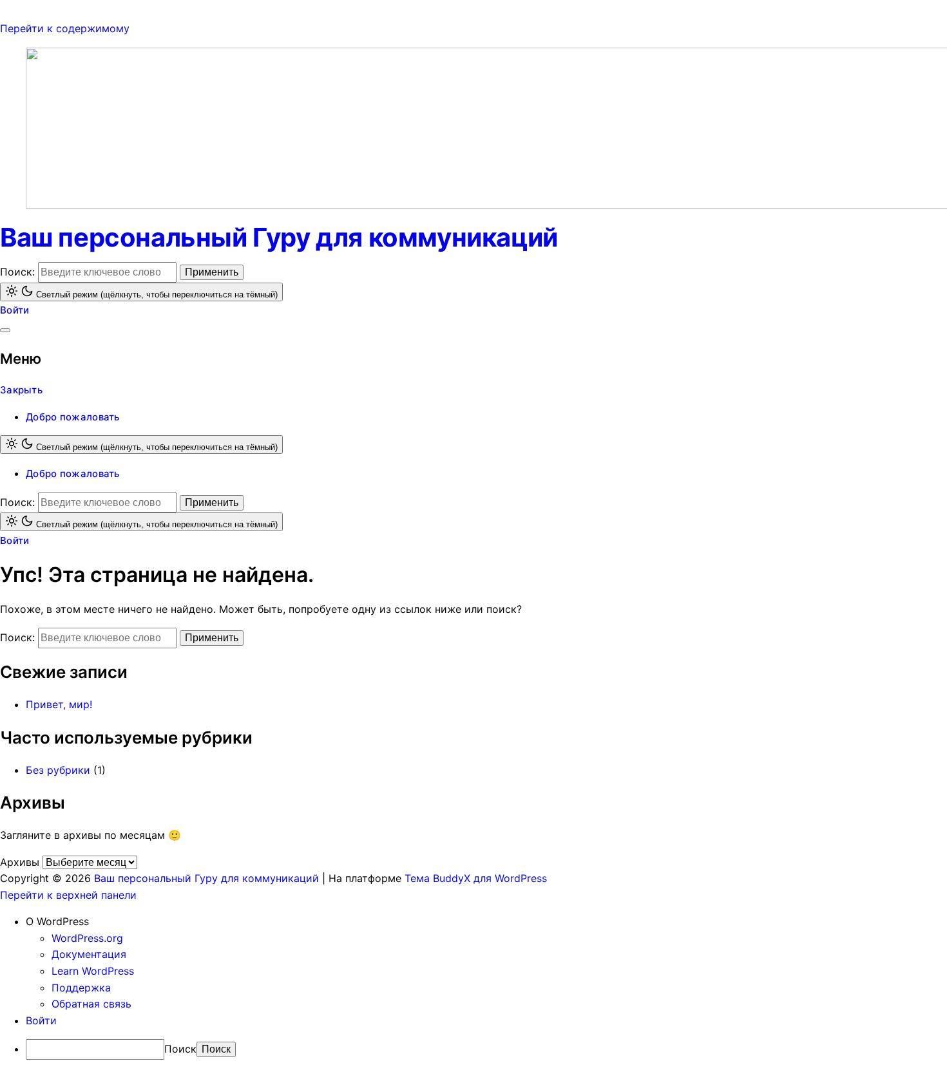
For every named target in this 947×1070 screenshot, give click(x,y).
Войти (15, 310)
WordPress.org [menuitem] (87, 938)
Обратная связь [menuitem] (91, 1003)
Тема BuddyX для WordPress (476, 878)
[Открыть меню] (5, 330)
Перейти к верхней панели (68, 894)
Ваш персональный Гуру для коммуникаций (279, 237)
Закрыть (21, 390)
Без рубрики (58, 770)
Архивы (19, 862)
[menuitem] (486, 922)
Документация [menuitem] (89, 954)
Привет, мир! (59, 704)
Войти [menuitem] (41, 1020)
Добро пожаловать (73, 417)
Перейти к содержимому (64, 28)
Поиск (180, 1048)
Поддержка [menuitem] (81, 987)
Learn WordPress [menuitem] (93, 970)
